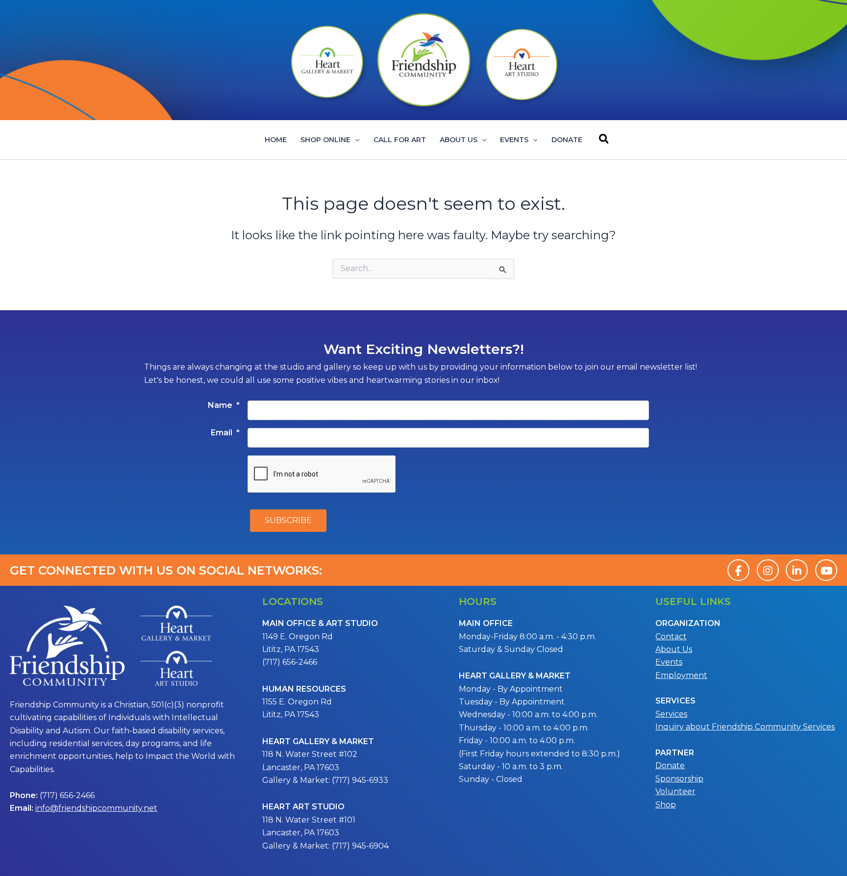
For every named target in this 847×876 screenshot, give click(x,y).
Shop (665, 804)
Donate (566, 139)
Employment (681, 675)
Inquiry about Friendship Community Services (745, 726)
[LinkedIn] (797, 570)
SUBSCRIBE (288, 520)
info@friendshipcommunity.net (96, 808)
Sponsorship (679, 778)
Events (514, 139)
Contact (671, 636)
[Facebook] (738, 570)
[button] (354, 139)
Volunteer (675, 791)
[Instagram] (768, 570)
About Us (458, 139)
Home (276, 139)
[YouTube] (826, 570)
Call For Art (400, 139)
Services (671, 714)
